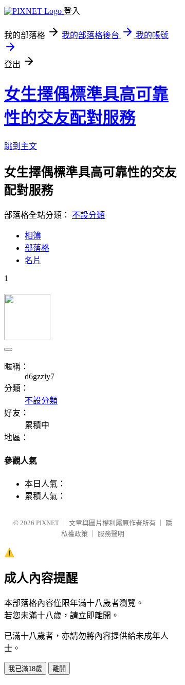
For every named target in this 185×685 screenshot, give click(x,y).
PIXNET (47, 523)
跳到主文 (20, 146)
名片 (33, 260)
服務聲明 (111, 534)
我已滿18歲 (25, 669)
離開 (59, 669)
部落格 (37, 248)
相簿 (33, 235)
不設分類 (88, 215)
